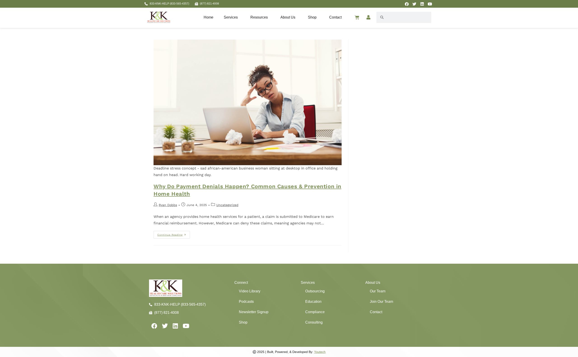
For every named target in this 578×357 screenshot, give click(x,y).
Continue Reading (173, 233)
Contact (335, 17)
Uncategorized (227, 205)
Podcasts (246, 301)
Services (231, 17)
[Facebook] (406, 4)
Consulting (314, 322)
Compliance (315, 312)
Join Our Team (381, 301)
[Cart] (357, 17)
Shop (312, 17)
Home (208, 17)
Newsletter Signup (253, 312)
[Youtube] (430, 4)
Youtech (320, 352)
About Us (287, 17)
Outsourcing (315, 291)
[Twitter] (414, 4)
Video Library (249, 291)
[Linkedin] (422, 4)
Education (313, 301)
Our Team (377, 291)
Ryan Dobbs (168, 205)
